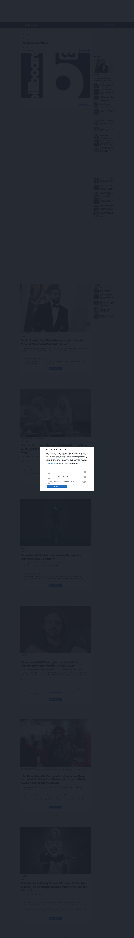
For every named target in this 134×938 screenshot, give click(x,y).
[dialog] (67, 469)
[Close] (91, 450)
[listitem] (67, 469)
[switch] (84, 472)
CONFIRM (57, 486)
